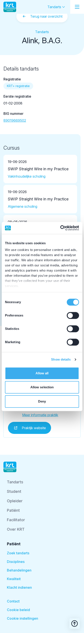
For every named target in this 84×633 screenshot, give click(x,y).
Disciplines (16, 561)
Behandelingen (19, 570)
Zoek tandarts (18, 553)
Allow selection (42, 387)
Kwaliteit (14, 579)
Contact (13, 601)
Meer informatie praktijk (40, 415)
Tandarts (54, 7)
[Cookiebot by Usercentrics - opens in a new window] (60, 228)
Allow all (42, 373)
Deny (42, 401)
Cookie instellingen (22, 618)
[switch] (73, 315)
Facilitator (16, 520)
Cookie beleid (18, 610)
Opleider (15, 501)
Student (14, 491)
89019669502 (14, 120)
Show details (61, 359)
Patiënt (13, 510)
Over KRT (16, 529)
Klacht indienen (19, 587)
